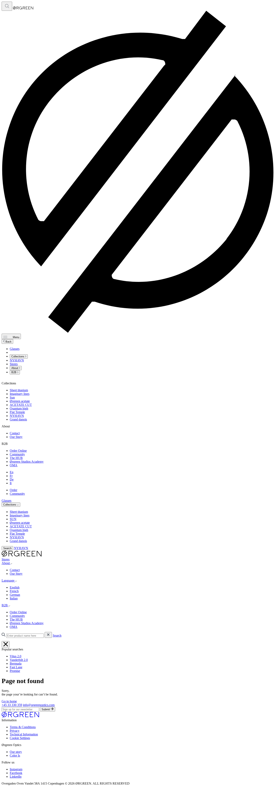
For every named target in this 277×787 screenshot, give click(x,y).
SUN (13, 519)
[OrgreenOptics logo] (22, 555)
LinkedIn (15, 776)
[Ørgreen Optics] (20, 716)
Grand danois (18, 419)
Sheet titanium (19, 390)
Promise (15, 671)
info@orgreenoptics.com (39, 705)
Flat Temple (17, 412)
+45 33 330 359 (12, 705)
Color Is (15, 755)
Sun (12, 397)
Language (8, 580)
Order (13, 490)
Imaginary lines (19, 394)
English (14, 587)
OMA (13, 465)
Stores (14, 364)
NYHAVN (17, 360)
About (15, 368)
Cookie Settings (20, 738)
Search (7, 548)
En (11, 472)
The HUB (16, 458)
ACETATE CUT (21, 404)
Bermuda (15, 663)
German (15, 594)
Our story (16, 752)
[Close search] (6, 644)
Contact (15, 433)
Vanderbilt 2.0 (19, 660)
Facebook (16, 773)
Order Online (18, 450)
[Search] (7, 6)
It (11, 483)
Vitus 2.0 (15, 656)
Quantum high (19, 408)
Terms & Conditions (23, 727)
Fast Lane (16, 667)
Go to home (9, 701)
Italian (14, 598)
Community (17, 454)
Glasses (14, 348)
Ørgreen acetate (20, 401)
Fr (11, 476)
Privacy (14, 730)
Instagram (16, 769)
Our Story (16, 437)
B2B (14, 372)
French (14, 591)
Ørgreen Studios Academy (27, 461)
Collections (18, 356)
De (12, 479)
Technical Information (24, 734)
